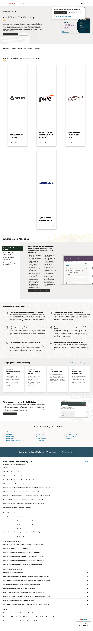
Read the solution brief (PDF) (10, 34)
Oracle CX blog (9, 434)
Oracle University (39, 440)
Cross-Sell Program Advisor (34, 372)
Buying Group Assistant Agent (77, 372)
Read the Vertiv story (15, 142)
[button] (6, 3)
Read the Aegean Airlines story (46, 225)
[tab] (12, 248)
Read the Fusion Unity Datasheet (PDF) (38, 290)
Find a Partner (38, 436)
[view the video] (76, 25)
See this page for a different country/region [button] (63, 16)
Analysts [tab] (30, 48)
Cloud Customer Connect (71, 434)
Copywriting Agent (56, 372)
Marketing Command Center (13, 372)
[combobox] (46, 3)
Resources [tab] (37, 48)
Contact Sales (68, 452)
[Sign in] (84, 3)
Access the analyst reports (10, 414)
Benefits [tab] (20, 48)
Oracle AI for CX (10, 436)
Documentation (68, 438)
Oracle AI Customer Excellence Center (15, 440)
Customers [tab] (6, 48)
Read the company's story (74, 142)
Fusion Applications (7, 11)
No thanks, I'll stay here (74, 12)
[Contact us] (87, 3)
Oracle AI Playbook (39, 434)
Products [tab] (13, 48)
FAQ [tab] (43, 48)
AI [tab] (25, 48)
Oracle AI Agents (10, 438)
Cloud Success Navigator (41, 438)
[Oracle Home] (12, 3)
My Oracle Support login (70, 436)
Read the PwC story (44, 142)
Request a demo (23, 34)
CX (13, 11)
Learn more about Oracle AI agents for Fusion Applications (75, 363)
